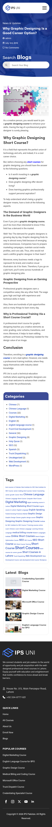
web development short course (29, 560)
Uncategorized (15, 457)
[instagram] (12, 801)
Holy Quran (14, 441)
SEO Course (28, 540)
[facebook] (6, 801)
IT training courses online (35, 525)
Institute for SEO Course (18, 525)
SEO (11, 445)
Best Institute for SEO (28, 487)
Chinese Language (17, 408)
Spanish (12, 449)
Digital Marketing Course (33, 590)
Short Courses (27, 547)
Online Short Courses (23, 536)
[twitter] (19, 801)
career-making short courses (23, 491)
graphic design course (28, 517)
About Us (7, 726)
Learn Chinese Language (23, 529)
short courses (34, 161)
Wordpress (43, 560)
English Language (22, 510)
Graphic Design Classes (13, 517)
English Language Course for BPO (34, 626)
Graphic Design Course (33, 613)
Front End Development (20, 429)
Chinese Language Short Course (15, 498)
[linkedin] (32, 801)
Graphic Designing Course (27, 521)
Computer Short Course (34, 498)
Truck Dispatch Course (13, 786)
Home (5, 714)
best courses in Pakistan (13, 487)
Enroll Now (8, 732)
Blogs (5, 738)
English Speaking (37, 509)
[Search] (6, 65)
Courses (13, 412)
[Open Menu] (44, 8)
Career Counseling (38, 491)
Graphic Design (35, 513)
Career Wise (19, 495)
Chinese (12, 404)
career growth (9, 495)
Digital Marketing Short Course (25, 506)
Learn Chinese (10, 529)
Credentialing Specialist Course (33, 580)
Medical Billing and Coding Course (19, 774)
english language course (20, 424)
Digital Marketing (17, 416)
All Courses (8, 720)
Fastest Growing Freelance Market (16, 514)
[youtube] (26, 801)
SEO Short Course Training (22, 544)
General (12, 433)
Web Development (17, 461)
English (12, 420)
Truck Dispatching (17, 453)
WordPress (14, 465)
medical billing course (22, 532)
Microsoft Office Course (33, 602)
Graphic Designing (17, 437)
